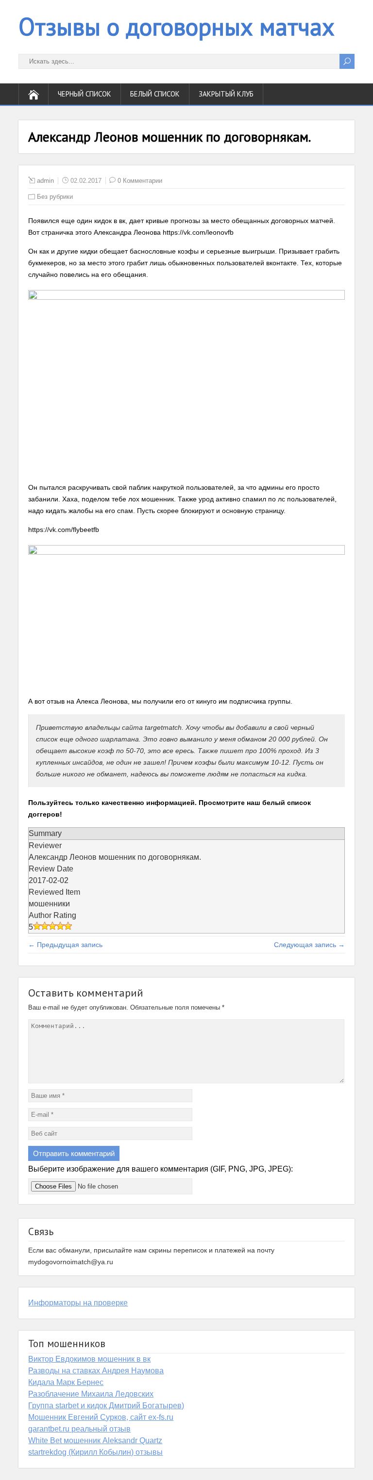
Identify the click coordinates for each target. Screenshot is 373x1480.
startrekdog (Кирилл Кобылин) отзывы (95, 1452)
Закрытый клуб (226, 93)
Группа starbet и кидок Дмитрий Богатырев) (106, 1405)
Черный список (84, 93)
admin (45, 180)
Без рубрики (55, 196)
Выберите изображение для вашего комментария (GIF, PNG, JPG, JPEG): (160, 1169)
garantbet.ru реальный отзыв (79, 1429)
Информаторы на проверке (78, 1303)
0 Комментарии (140, 180)
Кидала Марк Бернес (65, 1382)
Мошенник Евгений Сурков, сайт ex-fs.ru (100, 1417)
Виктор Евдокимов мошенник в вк (89, 1359)
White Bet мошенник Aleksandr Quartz (95, 1440)
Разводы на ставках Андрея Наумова (96, 1371)
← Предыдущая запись (65, 945)
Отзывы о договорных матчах (176, 26)
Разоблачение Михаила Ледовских (90, 1394)
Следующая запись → (309, 945)
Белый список (155, 93)
